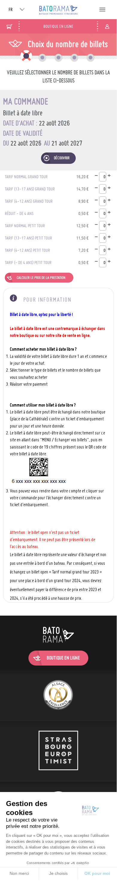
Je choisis (58, 873)
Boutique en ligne (58, 26)
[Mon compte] (107, 26)
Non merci (19, 873)
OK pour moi (97, 873)
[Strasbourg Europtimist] (58, 751)
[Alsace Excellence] (58, 696)
